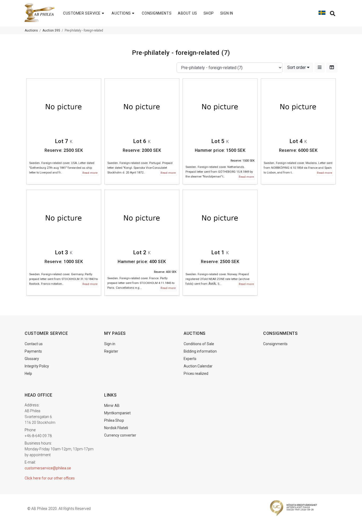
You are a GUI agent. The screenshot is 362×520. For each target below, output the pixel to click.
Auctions (31, 30)
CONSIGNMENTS (156, 13)
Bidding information (200, 351)
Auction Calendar (198, 366)
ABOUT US (187, 13)
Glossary (32, 359)
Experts (190, 359)
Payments (33, 351)
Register (111, 351)
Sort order (297, 67)
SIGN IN (226, 13)
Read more (90, 173)
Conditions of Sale (199, 344)
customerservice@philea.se (48, 468)
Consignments (275, 344)
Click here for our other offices (50, 478)
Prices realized (196, 373)
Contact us (34, 344)
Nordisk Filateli (116, 428)
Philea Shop (114, 420)
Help (28, 373)
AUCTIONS (121, 13)
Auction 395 (51, 30)
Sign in (109, 344)
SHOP (209, 13)
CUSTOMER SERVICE (82, 13)
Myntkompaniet (117, 413)
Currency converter (120, 435)
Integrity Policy (37, 366)
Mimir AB (112, 405)
